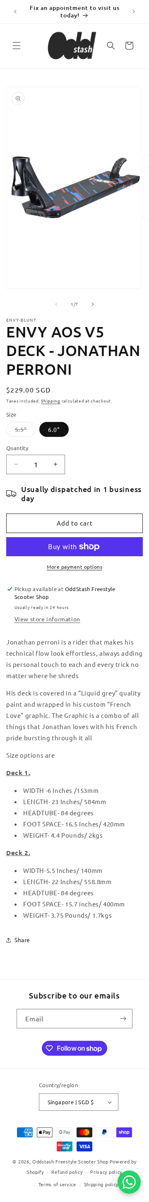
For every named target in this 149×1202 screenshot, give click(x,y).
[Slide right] (93, 304)
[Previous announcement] (15, 11)
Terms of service (57, 1184)
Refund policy (66, 1171)
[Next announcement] (134, 11)
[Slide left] (56, 304)
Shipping (50, 400)
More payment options (74, 566)
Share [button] (22, 939)
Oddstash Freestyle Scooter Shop (70, 1161)
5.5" (25, 431)
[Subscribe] (123, 1018)
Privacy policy (106, 1171)
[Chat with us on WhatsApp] (129, 1182)
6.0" (54, 429)
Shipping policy (101, 1184)
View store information (47, 619)
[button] (16, 45)
